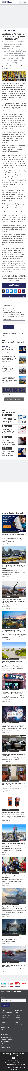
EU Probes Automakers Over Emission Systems (8, 442)
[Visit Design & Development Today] (3, 983)
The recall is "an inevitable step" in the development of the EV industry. (12, 758)
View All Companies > (14, 399)
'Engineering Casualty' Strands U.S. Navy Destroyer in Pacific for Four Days (14, 907)
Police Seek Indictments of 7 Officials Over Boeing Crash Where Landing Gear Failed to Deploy (9, 368)
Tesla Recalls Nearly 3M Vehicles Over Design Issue (13, 754)
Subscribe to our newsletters (14, 285)
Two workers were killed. (9, 941)
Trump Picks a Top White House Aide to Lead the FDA (14, 876)
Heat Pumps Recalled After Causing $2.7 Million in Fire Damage (14, 784)
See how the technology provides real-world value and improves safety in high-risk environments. (14, 635)
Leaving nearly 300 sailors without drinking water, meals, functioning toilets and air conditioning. (14, 912)
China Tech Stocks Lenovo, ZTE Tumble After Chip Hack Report (9, 420)
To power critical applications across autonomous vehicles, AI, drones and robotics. (12, 850)
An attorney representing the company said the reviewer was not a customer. (14, 729)
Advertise (21, 1061)
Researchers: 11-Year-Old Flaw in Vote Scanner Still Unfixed (8, 431)
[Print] (3, 291)
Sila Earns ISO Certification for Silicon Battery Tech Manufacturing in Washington (13, 845)
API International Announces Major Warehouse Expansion (12, 662)
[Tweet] (15, 291)
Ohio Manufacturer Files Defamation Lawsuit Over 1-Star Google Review (13, 725)
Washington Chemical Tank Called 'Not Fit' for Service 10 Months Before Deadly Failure (9, 358)
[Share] (7, 291)
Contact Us (14, 1061)
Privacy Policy (9, 1063)
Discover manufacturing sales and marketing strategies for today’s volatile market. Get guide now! (13, 539)
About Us (6, 1061)
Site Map (22, 1064)
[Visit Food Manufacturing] (10, 983)
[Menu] (24, 2)
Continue (8, 327)
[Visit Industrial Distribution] (3, 986)
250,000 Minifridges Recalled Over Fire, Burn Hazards (14, 965)
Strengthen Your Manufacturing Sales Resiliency (8, 349)
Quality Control (8, 30)
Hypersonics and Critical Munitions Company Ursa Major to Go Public (12, 693)
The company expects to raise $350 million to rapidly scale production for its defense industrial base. (14, 697)
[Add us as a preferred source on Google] (23, 291)
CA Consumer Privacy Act (12, 1064)
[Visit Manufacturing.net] (10, 986)
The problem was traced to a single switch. (14, 969)
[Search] (20, 2)
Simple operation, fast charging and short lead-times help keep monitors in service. (13, 817)
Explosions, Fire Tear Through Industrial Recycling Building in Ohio (14, 938)
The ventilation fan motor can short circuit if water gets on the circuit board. (14, 788)
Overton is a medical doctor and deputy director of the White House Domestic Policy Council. (13, 881)
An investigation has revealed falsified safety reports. (12, 605)
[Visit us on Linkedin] (13, 1057)
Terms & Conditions (19, 1063)
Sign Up (5, 1005)
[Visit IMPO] (24, 983)
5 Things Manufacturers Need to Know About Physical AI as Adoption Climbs (9, 378)
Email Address (7, 319)
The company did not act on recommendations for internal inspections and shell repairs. (13, 572)
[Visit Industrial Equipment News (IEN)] (17, 983)
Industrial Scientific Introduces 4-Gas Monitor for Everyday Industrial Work (13, 813)
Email (2, 997)
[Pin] (19, 291)
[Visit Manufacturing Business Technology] (17, 986)
